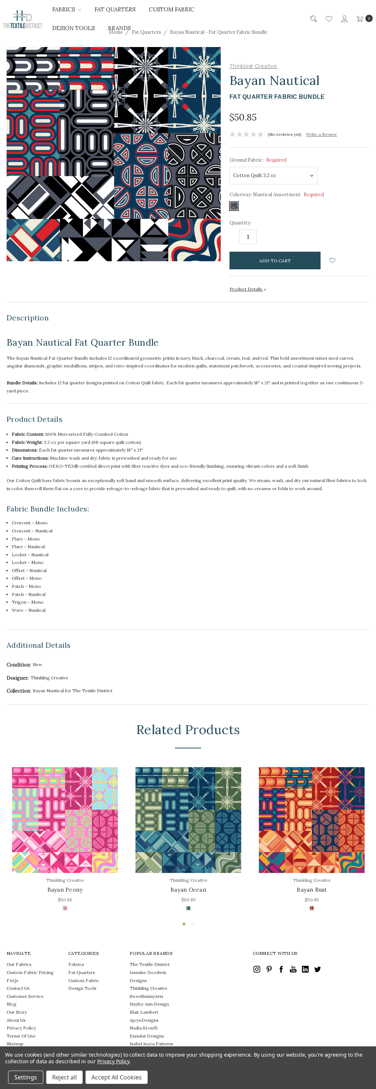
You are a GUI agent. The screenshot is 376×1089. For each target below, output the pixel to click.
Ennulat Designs (147, 1036)
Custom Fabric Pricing (30, 972)
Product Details (246, 289)
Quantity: (240, 223)
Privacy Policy (21, 1028)
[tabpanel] (65, 840)
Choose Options (65, 857)
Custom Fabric (171, 9)
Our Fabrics (19, 964)
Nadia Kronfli (144, 1028)
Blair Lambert (144, 1012)
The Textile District (150, 964)
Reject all (64, 1077)
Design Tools (73, 28)
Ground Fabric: (257, 160)
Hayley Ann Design (149, 1004)
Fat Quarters (114, 9)
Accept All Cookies (116, 1077)
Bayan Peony (65, 889)
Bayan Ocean (188, 889)
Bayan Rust (312, 889)
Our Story (17, 1012)
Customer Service (25, 996)
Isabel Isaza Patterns (151, 1043)
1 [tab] (183, 924)
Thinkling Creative (148, 988)
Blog (12, 1004)
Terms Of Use (21, 1036)
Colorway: (276, 194)
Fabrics (64, 9)
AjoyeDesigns (144, 1020)
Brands (119, 28)
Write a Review (321, 134)
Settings (25, 1077)
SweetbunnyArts (146, 996)
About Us (16, 1020)
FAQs (12, 980)
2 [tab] (192, 924)
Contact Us (18, 988)
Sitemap (15, 1043)
